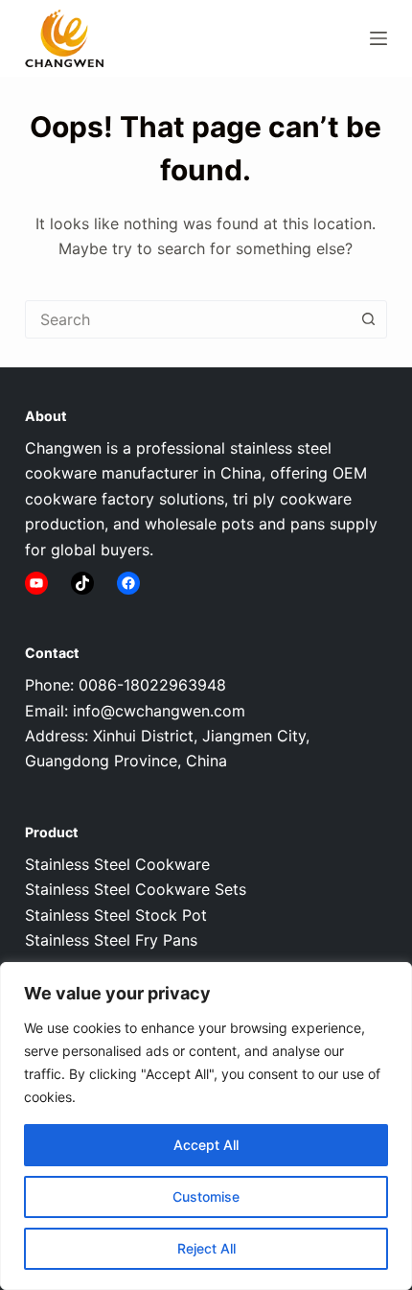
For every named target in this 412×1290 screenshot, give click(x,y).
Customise (206, 1196)
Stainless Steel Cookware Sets (135, 889)
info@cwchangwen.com (159, 710)
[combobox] (188, 319)
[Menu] (378, 38)
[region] (206, 1126)
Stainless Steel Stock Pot (116, 915)
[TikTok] (82, 583)
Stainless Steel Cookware (117, 864)
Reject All (206, 1248)
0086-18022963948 (152, 684)
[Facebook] (128, 583)
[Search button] (368, 319)
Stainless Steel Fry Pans (111, 940)
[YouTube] (36, 583)
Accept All (206, 1145)
